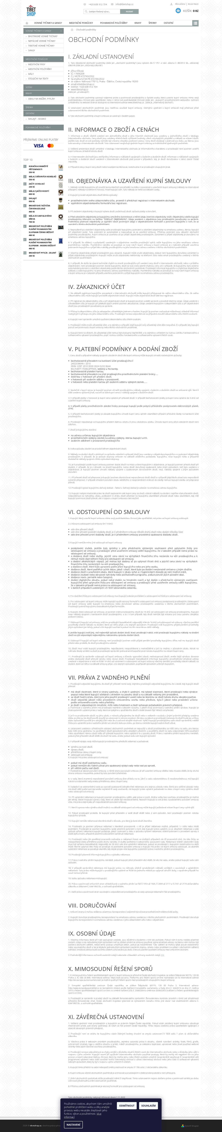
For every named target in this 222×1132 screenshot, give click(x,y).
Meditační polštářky (39, 69)
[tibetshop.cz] (53, 12)
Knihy (138, 22)
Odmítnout (126, 1105)
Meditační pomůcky (81, 22)
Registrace (193, 4)
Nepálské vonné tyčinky (41, 40)
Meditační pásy (36, 64)
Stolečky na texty (38, 78)
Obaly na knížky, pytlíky (41, 98)
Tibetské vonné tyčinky (41, 45)
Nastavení (73, 1124)
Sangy (31, 50)
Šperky (153, 22)
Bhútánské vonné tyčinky (42, 36)
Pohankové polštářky (113, 22)
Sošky (29, 87)
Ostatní (168, 22)
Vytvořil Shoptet (192, 1126)
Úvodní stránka (27, 23)
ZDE (162, 955)
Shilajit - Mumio (37, 118)
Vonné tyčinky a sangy (48, 22)
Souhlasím (148, 1105)
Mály (31, 73)
